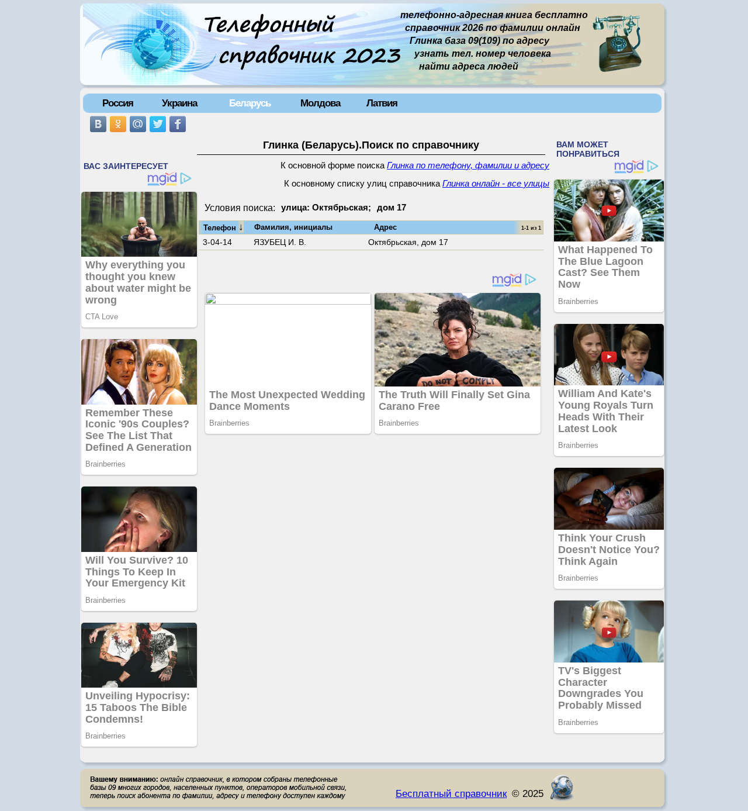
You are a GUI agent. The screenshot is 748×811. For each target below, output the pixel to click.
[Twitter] (158, 124)
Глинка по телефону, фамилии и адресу (468, 165)
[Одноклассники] (118, 124)
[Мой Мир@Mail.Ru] (138, 124)
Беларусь (250, 103)
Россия (117, 103)
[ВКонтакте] (98, 124)
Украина (179, 103)
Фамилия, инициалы (293, 227)
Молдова (320, 103)
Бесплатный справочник (451, 793)
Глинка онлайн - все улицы (495, 183)
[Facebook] (177, 124)
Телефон (223, 227)
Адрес (385, 227)
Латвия (381, 103)
